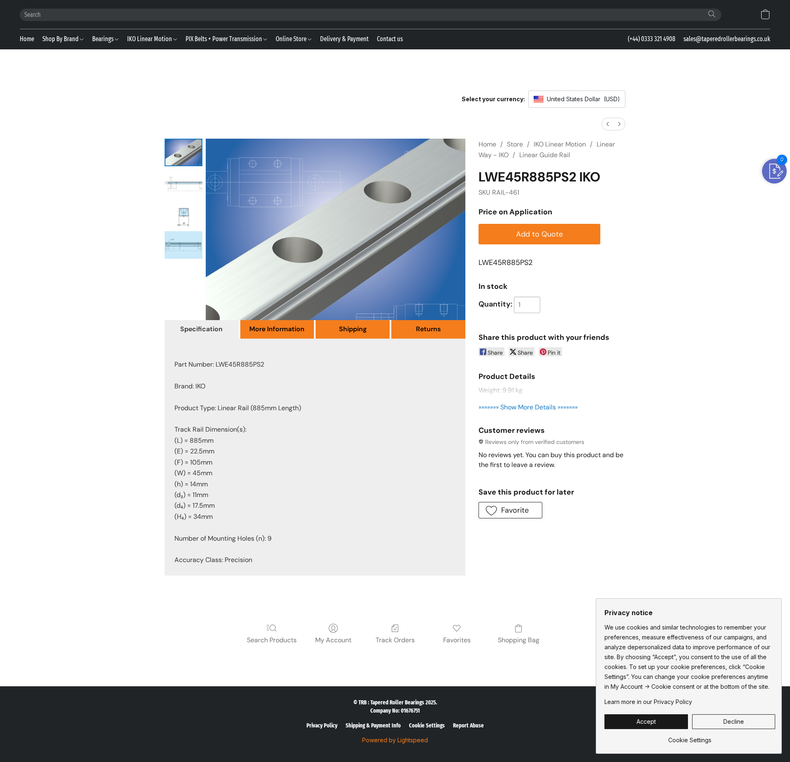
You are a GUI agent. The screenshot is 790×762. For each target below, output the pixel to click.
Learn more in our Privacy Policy (648, 701)
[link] (689, 737)
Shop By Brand (61, 39)
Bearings (103, 39)
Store (515, 144)
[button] (765, 14)
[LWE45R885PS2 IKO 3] (183, 245)
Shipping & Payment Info (373, 725)
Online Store (292, 39)
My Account (333, 640)
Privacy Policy (322, 725)
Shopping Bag (518, 640)
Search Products (272, 640)
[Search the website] (712, 14)
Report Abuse (468, 725)
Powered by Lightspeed (395, 739)
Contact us (390, 39)
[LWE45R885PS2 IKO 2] (183, 214)
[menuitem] (607, 124)
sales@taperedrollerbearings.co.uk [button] (726, 39)
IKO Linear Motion (150, 39)
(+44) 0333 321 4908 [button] (651, 39)
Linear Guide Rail (544, 155)
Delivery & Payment (344, 39)
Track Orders (395, 640)
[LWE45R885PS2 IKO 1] (183, 183)
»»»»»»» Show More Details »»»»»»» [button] (528, 407)
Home (27, 39)
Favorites (457, 640)
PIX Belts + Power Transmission (224, 39)
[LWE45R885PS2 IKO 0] (183, 152)
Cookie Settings (427, 725)
